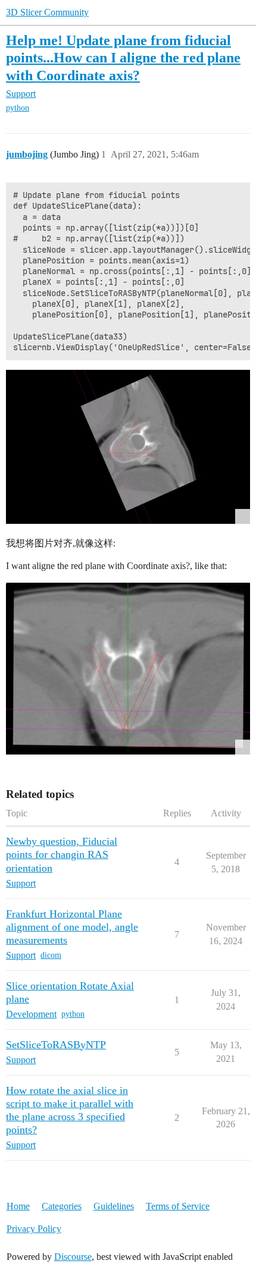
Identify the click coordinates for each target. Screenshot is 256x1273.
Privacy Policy (34, 1229)
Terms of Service (178, 1206)
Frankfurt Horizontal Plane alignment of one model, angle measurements (72, 927)
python (17, 107)
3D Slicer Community (47, 12)
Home (18, 1206)
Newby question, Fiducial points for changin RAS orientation (61, 854)
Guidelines (113, 1206)
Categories (62, 1206)
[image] (128, 669)
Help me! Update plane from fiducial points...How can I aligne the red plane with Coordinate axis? (123, 57)
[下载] (128, 447)
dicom (50, 955)
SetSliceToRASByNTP (56, 1045)
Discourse (73, 1257)
